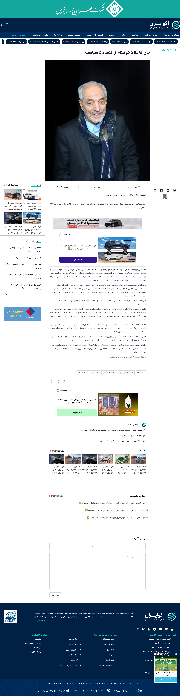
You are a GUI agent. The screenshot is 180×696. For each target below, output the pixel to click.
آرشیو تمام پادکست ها (69, 665)
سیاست (135, 35)
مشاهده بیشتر (11, 294)
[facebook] (161, 191)
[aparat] (143, 629)
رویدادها (37, 35)
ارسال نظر (56, 595)
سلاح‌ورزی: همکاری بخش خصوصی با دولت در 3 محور (121, 441)
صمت (111, 35)
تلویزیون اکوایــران (17, 35)
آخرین (38, 241)
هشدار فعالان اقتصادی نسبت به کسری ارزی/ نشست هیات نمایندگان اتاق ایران (111, 430)
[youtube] (160, 629)
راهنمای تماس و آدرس (33, 643)
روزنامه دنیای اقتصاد (162, 643)
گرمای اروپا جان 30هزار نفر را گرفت (27, 258)
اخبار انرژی (110, 649)
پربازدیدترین (29, 241)
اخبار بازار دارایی (72, 649)
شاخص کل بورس (78, 42)
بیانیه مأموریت (36, 652)
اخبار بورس (73, 639)
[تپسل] (60, 234)
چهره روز (166, 49)
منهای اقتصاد (74, 35)
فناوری (123, 35)
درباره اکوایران (36, 647)
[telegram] (168, 191)
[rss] (138, 629)
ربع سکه (173, 42)
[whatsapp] (155, 191)
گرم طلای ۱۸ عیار (22, 42)
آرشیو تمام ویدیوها (107, 665)
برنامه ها (58, 35)
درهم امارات (128, 42)
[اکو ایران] (165, 25)
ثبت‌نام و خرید (78, 259)
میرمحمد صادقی (109, 372)
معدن (88, 35)
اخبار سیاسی (73, 655)
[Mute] (104, 413)
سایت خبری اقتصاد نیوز (161, 647)
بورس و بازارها (151, 35)
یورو (150, 42)
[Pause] (100, 413)
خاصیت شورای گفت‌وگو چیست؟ (129, 435)
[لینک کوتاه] (63, 381)
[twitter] (174, 191)
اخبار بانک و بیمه (108, 655)
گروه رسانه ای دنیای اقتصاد (160, 639)
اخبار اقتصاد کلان (108, 639)
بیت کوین (105, 42)
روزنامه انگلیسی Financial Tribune (157, 652)
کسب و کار (98, 35)
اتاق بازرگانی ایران (126, 372)
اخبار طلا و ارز (109, 644)
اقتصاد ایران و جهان (171, 35)
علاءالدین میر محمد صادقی (88, 372)
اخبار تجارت (73, 644)
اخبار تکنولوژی (109, 660)
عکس (45, 35)
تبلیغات (38, 639)
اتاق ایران (140, 372)
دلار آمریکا (47, 42)
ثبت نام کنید (166, 679)
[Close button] (176, 654)
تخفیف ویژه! (76, 412)
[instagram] (172, 629)
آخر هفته (74, 660)
